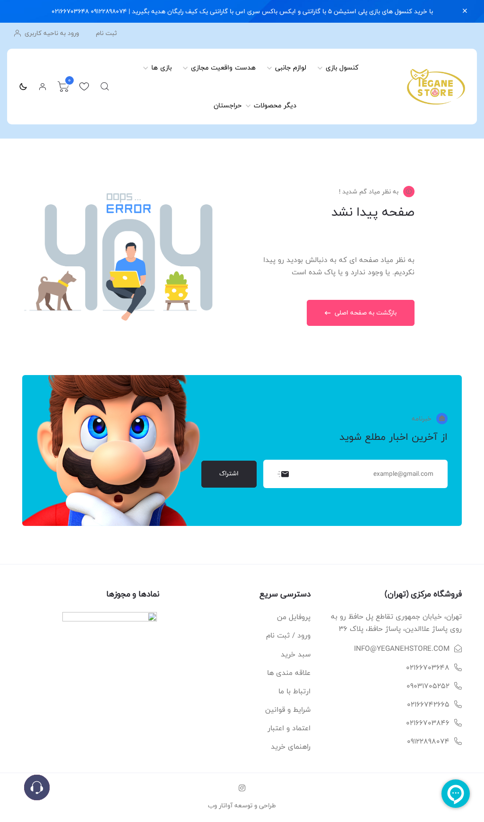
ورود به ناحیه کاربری (51, 33)
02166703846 (427, 723)
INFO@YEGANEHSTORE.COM (401, 648)
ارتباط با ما (294, 691)
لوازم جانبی (290, 67)
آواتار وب (220, 805)
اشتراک (229, 473)
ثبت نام (106, 33)
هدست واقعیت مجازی (223, 67)
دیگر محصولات (275, 105)
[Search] (105, 86)
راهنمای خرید (291, 746)
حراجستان (228, 105)
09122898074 (428, 741)
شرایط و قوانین (288, 709)
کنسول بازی (342, 67)
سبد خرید (296, 654)
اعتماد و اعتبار (289, 728)
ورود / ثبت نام (288, 635)
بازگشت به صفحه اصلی (365, 312)
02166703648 (427, 667)
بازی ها (161, 67)
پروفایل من (294, 617)
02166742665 (428, 704)
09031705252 (427, 686)
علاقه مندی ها (289, 672)
